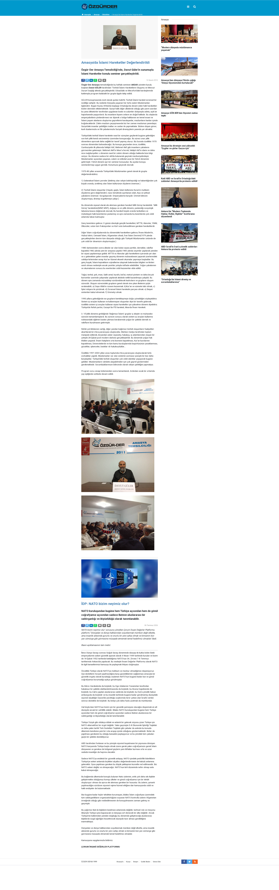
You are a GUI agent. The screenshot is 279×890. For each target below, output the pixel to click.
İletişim (135, 862)
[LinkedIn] (91, 80)
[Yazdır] (104, 80)
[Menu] (188, 7)
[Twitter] (87, 80)
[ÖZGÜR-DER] (99, 6)
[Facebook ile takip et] (184, 862)
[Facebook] (83, 80)
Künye (128, 862)
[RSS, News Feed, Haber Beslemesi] (195, 862)
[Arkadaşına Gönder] (100, 80)
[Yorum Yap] (109, 625)
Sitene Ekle (157, 862)
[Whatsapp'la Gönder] (95, 80)
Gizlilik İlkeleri (145, 862)
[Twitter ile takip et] (189, 862)
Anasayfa (120, 862)
